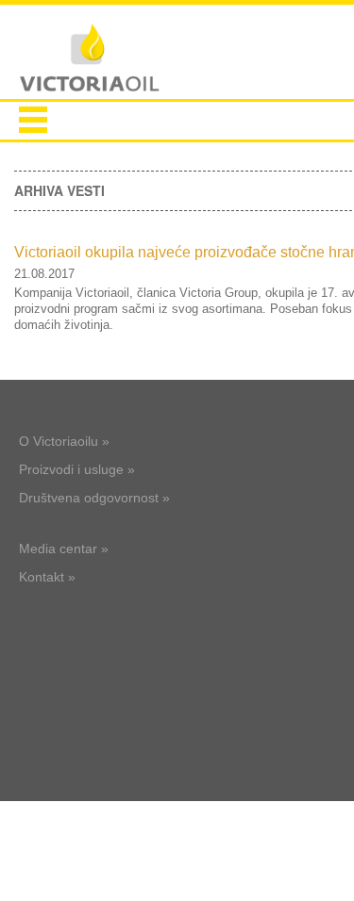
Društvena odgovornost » (94, 497)
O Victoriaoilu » (64, 441)
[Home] (89, 59)
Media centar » (64, 548)
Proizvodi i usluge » (77, 469)
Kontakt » (47, 576)
